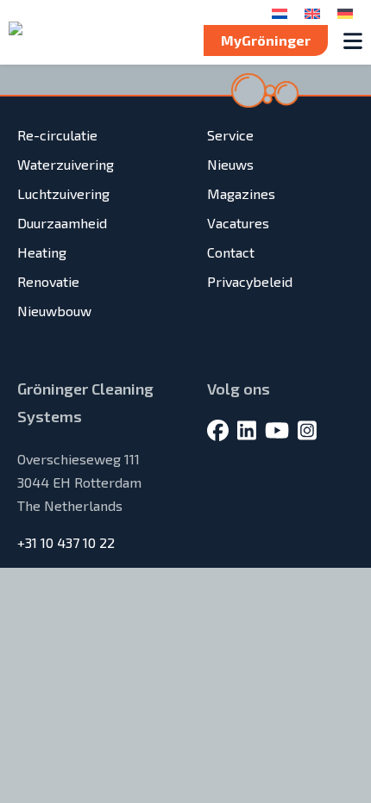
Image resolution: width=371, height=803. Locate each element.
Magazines (241, 193)
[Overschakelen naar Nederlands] (279, 12)
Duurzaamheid (62, 223)
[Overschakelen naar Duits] (345, 12)
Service (230, 135)
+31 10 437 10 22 (66, 542)
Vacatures (238, 223)
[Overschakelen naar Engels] (312, 12)
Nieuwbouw (54, 310)
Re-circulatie (57, 135)
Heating (41, 252)
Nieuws (230, 164)
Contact (231, 252)
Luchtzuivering (63, 193)
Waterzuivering (65, 164)
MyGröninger (266, 40)
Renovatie (48, 281)
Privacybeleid (249, 281)
